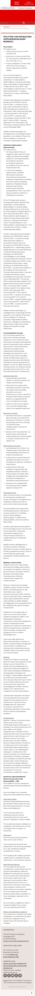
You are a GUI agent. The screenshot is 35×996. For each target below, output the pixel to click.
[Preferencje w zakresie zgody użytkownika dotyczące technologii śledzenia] (32, 992)
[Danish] (30, 31)
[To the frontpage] (17, 15)
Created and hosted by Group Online (17, 986)
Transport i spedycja (25, 8)
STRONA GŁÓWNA (8, 8)
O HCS (13, 27)
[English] (24, 31)
